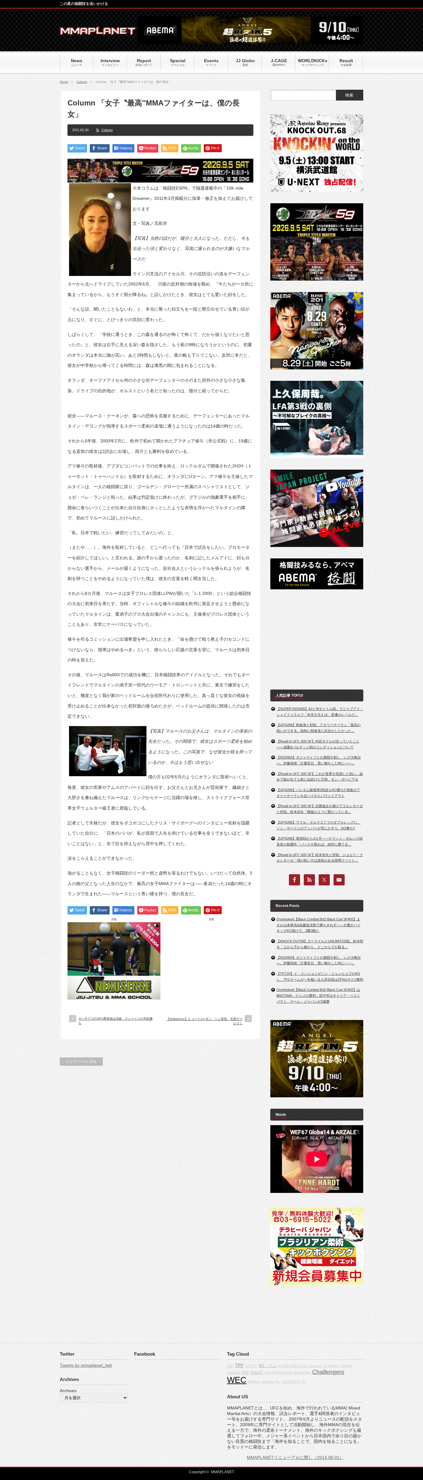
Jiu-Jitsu (267, 1381)
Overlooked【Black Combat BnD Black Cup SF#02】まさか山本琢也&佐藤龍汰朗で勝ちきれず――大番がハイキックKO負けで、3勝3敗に (318, 924)
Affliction (254, 1381)
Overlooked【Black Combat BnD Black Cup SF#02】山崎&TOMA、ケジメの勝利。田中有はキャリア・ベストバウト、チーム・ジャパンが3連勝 (318, 995)
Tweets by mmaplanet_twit (86, 1365)
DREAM (346, 1366)
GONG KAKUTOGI (292, 1366)
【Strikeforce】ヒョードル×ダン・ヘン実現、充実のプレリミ (204, 1021)
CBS (230, 1366)
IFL (304, 1381)
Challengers (328, 1372)
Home (64, 82)
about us (315, 1366)
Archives (68, 1390)
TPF (239, 1365)
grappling (234, 1373)
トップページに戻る (81, 1061)
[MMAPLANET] (98, 33)
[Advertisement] (211, 961)
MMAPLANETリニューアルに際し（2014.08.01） (295, 1457)
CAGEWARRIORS (278, 1373)
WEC (236, 1380)
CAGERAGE (290, 1381)
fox (277, 1381)
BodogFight (302, 1373)
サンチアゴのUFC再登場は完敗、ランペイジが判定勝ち (115, 1021)
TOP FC (251, 1366)
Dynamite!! (331, 1366)
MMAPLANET (222, 1472)
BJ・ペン (268, 1365)
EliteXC (257, 1372)
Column (81, 82)
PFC (245, 1372)
